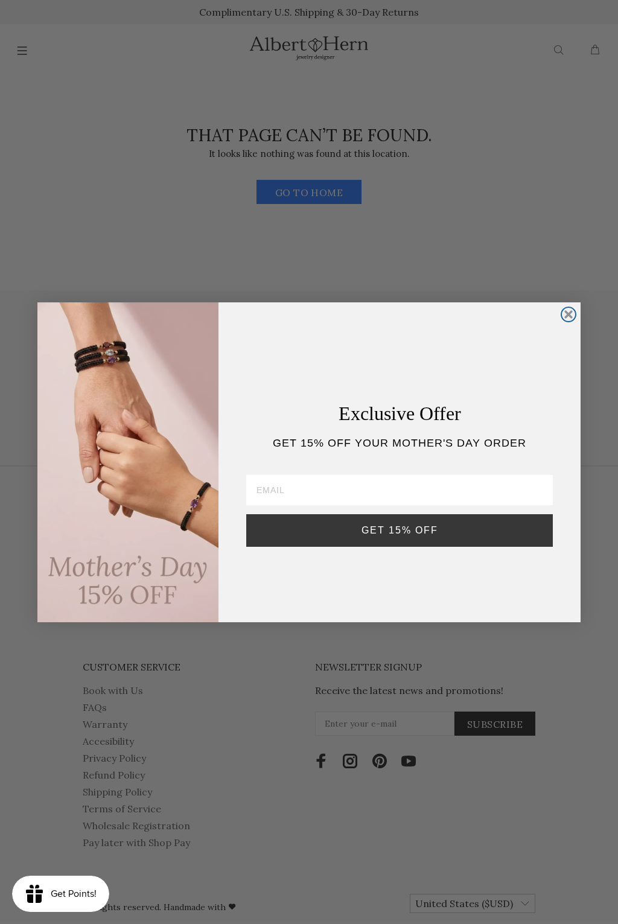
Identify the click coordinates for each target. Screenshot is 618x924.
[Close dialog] (568, 314)
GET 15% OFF (400, 530)
